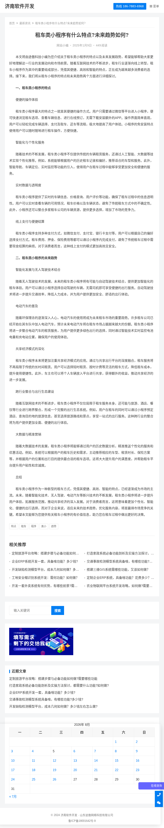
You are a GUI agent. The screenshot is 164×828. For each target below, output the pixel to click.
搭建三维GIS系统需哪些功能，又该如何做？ (118, 569)
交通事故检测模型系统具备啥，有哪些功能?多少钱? (46, 699)
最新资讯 (25, 23)
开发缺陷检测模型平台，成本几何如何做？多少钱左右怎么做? (53, 706)
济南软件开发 (19, 6)
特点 (13, 526)
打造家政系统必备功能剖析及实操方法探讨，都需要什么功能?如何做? (59, 685)
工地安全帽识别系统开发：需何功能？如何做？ (45, 577)
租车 (23, 526)
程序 (33, 526)
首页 (12, 23)
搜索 (57, 610)
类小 (43, 526)
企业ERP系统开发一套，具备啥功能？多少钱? (45, 561)
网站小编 (63, 45)
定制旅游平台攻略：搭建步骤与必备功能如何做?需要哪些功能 (53, 678)
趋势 (53, 526)
